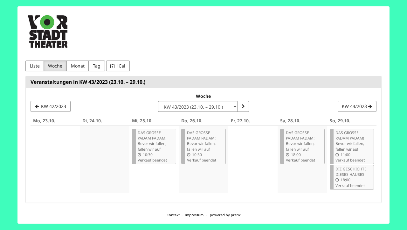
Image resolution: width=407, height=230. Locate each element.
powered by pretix (225, 214)
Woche (55, 66)
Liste (35, 66)
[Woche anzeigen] (243, 106)
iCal (120, 66)
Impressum (194, 214)
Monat (78, 66)
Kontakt (173, 214)
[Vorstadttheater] (48, 32)
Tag (96, 66)
